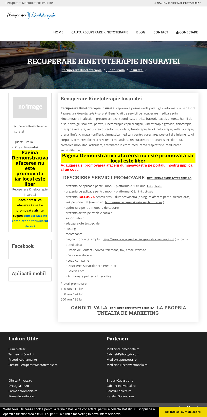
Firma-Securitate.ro (21, 396)
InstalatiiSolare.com (120, 396)
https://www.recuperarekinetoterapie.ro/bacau (133, 202)
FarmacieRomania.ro (22, 391)
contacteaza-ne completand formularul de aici (30, 221)
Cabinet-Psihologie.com (123, 354)
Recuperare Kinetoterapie (82, 70)
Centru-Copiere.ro (119, 391)
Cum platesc (16, 349)
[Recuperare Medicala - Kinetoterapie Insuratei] (30, 107)
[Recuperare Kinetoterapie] (32, 15)
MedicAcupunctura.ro (122, 359)
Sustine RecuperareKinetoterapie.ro (33, 365)
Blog (140, 32)
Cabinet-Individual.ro (121, 386)
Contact (160, 32)
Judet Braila (116, 70)
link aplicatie (154, 186)
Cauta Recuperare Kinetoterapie (99, 32)
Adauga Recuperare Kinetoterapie (178, 3)
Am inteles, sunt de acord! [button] (183, 411)
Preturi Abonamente (22, 359)
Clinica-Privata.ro (20, 380)
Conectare (188, 32)
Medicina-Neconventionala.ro (127, 365)
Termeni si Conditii (21, 354)
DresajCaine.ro (18, 386)
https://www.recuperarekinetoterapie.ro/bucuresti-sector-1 (138, 239)
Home (58, 32)
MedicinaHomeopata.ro (123, 349)
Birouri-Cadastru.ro (120, 380)
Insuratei (137, 70)
